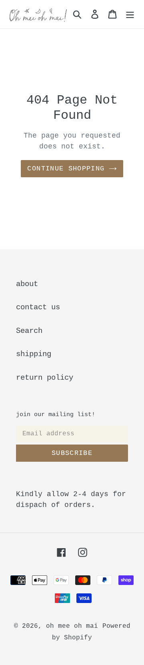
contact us (38, 307)
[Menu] (130, 14)
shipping (33, 354)
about (27, 284)
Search (29, 330)
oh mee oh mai (72, 626)
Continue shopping (65, 168)
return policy (44, 377)
